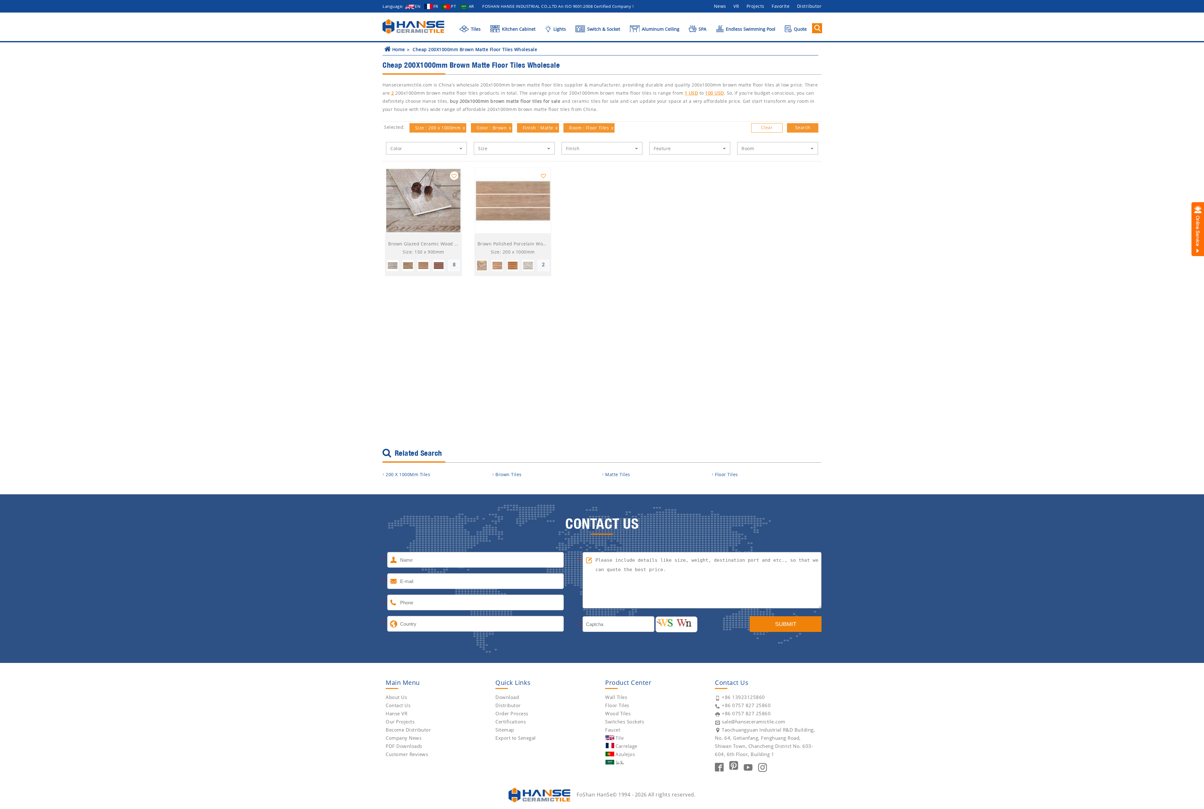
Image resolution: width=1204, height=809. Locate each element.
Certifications (510, 721)
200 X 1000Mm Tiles (408, 474)
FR (435, 6)
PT (453, 6)
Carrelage (626, 746)
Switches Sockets (624, 721)
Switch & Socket (603, 29)
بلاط (619, 762)
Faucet (612, 730)
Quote (800, 29)
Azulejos (625, 754)
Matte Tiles (617, 474)
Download (507, 697)
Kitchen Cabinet (518, 29)
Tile (619, 738)
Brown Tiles (508, 474)
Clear (767, 127)
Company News (403, 738)
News (720, 6)
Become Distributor (408, 730)
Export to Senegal (515, 738)
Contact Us (398, 705)
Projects (755, 6)
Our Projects (400, 721)
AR (471, 6)
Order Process (511, 713)
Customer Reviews (407, 754)
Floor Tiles (726, 474)
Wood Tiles (618, 713)
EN (417, 6)
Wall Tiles (616, 697)
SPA (701, 29)
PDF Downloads (404, 746)
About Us (396, 697)
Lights (559, 29)
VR (736, 6)
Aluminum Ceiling (660, 29)
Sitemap (504, 730)
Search (803, 127)
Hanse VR (396, 713)
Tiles (475, 29)
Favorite (780, 6)
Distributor (809, 6)
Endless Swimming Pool (750, 29)
